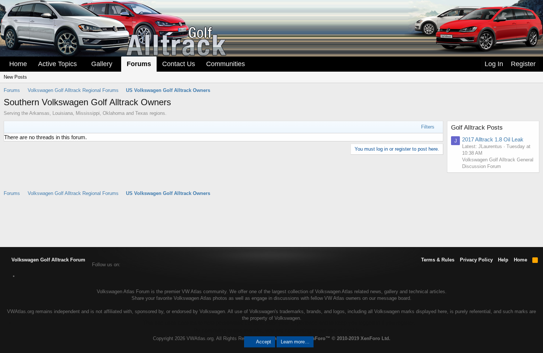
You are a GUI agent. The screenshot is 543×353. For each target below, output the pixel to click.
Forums (139, 64)
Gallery (101, 64)
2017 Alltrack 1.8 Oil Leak (492, 139)
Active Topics (57, 64)
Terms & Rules (437, 260)
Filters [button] (427, 127)
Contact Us (178, 64)
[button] (82, 64)
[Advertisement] (271, 221)
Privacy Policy (476, 260)
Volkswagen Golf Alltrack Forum (47, 260)
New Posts (15, 77)
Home (18, 64)
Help (503, 260)
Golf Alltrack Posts (477, 127)
